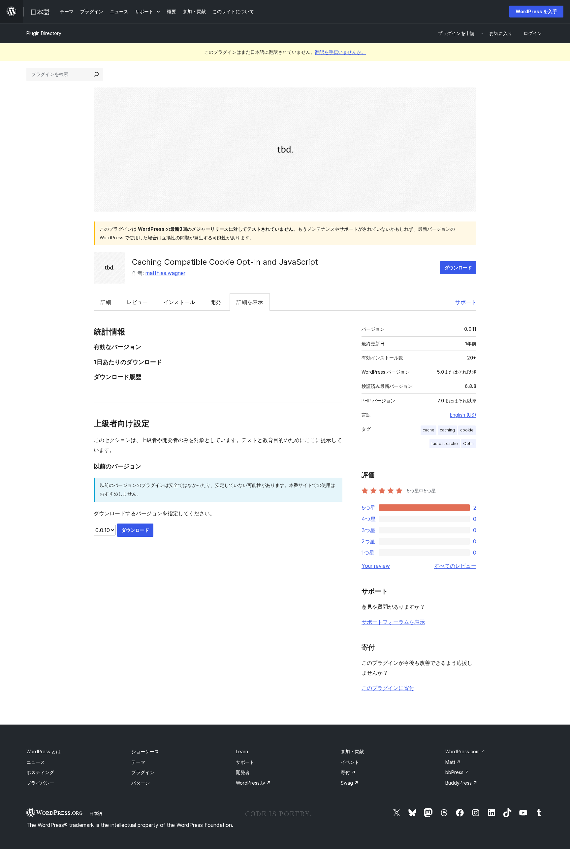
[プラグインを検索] (96, 74)
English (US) (463, 415)
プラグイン (142, 772)
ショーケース (145, 751)
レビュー (137, 302)
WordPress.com (465, 751)
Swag (350, 783)
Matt (453, 762)
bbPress (457, 772)
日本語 (95, 813)
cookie (467, 429)
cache (428, 429)
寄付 (348, 772)
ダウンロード (458, 267)
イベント (350, 762)
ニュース (35, 762)
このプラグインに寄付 (388, 688)
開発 (215, 302)
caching (447, 429)
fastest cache (444, 443)
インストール (179, 302)
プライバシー (40, 783)
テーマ (138, 762)
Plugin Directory (43, 33)
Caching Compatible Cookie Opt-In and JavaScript (225, 262)
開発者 (243, 772)
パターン (140, 783)
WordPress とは (43, 751)
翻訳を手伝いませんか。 (340, 52)
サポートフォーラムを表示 (393, 622)
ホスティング (40, 772)
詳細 (106, 302)
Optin (468, 443)
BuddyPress (461, 783)
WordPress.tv (253, 783)
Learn (242, 751)
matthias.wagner (165, 273)
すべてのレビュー (455, 565)
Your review (376, 565)
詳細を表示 (250, 302)
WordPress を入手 (536, 11)
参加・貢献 (352, 751)
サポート (465, 302)
